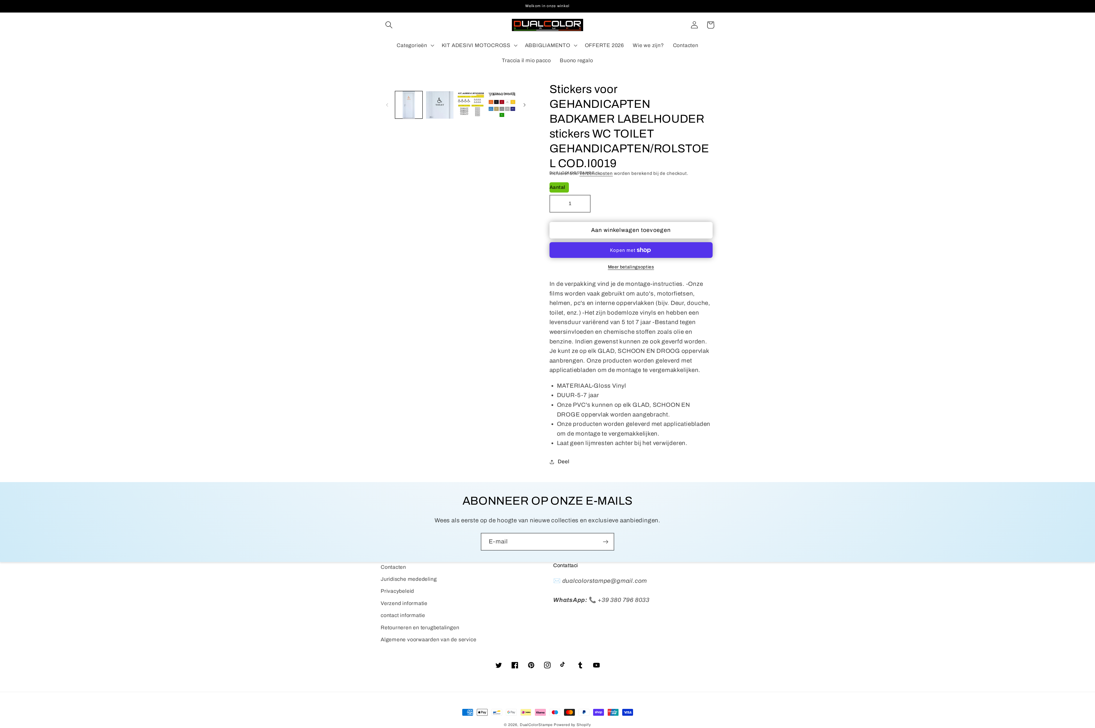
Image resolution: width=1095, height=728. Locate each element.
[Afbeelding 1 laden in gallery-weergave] (409, 105)
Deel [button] (563, 461)
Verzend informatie (404, 603)
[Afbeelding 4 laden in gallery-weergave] (502, 105)
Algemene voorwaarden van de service (428, 639)
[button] (389, 25)
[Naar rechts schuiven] (524, 105)
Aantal (557, 187)
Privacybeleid (397, 591)
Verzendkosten (596, 173)
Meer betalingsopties (631, 266)
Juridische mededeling (409, 579)
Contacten (393, 567)
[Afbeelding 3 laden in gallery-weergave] (470, 105)
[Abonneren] (605, 542)
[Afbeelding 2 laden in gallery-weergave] (439, 105)
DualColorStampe (536, 725)
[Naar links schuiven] (387, 105)
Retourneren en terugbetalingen (420, 627)
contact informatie (403, 615)
